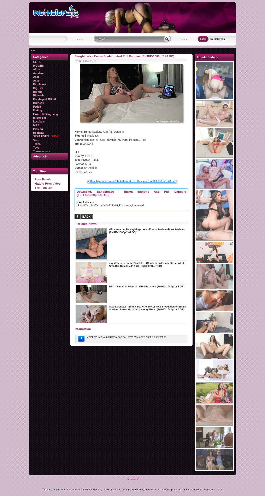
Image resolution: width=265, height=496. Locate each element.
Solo (36, 140)
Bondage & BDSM (44, 99)
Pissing (38, 129)
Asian (36, 80)
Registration (217, 39)
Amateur (38, 73)
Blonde (37, 91)
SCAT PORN (46, 136)
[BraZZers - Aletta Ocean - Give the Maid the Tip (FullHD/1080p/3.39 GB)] (214, 126)
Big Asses (39, 84)
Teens (37, 143)
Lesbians (39, 121)
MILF (36, 125)
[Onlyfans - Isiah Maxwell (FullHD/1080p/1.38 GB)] (214, 332)
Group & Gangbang (45, 114)
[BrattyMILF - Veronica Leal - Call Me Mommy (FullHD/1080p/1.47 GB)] (214, 156)
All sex (37, 69)
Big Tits (38, 88)
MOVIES (38, 65)
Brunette (38, 102)
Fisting (37, 110)
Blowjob (38, 95)
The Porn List (43, 187)
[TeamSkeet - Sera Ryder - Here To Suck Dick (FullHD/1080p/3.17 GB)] (214, 98)
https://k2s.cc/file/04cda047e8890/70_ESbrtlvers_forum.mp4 (110, 205)
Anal (36, 76)
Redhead (38, 132)
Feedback (132, 479)
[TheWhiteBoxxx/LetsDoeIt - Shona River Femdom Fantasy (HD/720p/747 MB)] (214, 380)
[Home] (132, 32)
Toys (36, 147)
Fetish (37, 106)
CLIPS (37, 62)
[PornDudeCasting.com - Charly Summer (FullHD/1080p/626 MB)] (214, 262)
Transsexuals (41, 151)
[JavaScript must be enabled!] (84, 217)
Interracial (39, 117)
